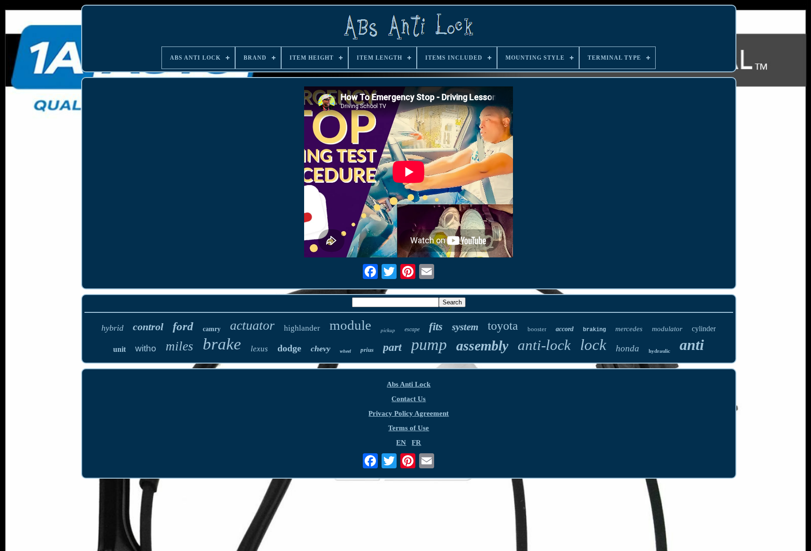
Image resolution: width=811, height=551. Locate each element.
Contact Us (408, 399)
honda (627, 348)
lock (593, 344)
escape (412, 329)
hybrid (112, 328)
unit (119, 349)
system (465, 327)
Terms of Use (408, 428)
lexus (259, 348)
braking (594, 329)
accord (565, 329)
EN (401, 442)
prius (367, 349)
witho (145, 348)
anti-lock (544, 345)
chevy (320, 348)
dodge (289, 348)
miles (179, 346)
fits (436, 327)
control (148, 327)
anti (692, 344)
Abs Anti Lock (408, 384)
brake (222, 344)
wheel (345, 351)
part (392, 347)
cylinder (704, 329)
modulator (667, 329)
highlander (302, 328)
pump (429, 344)
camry (212, 329)
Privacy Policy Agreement (408, 413)
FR (416, 442)
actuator (252, 325)
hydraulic (659, 351)
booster (537, 329)
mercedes (629, 329)
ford (183, 326)
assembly (482, 345)
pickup (388, 330)
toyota (503, 326)
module (350, 325)
